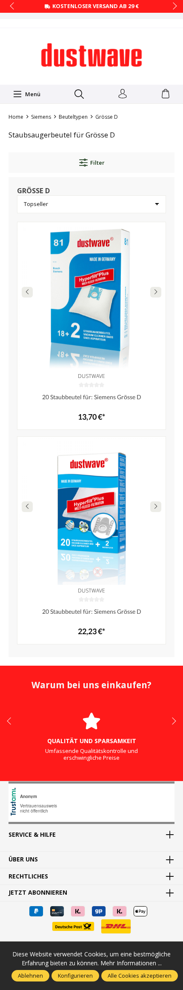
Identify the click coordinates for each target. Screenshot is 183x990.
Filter (97, 162)
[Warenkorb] (165, 94)
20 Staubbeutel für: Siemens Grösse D (91, 397)
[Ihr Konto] (122, 94)
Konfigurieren (75, 975)
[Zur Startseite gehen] (91, 55)
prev (13, 6)
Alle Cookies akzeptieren (140, 975)
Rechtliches (28, 876)
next (172, 6)
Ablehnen (30, 975)
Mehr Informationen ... (131, 963)
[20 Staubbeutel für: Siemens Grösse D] (91, 296)
